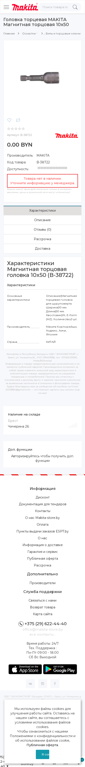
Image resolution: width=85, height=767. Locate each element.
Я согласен (45, 754)
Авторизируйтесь (25, 456)
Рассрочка (42, 239)
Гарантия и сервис (42, 552)
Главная (9, 33)
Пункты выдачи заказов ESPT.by (42, 531)
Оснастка (29, 33)
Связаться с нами (42, 600)
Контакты (42, 511)
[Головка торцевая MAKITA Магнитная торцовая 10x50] (42, 79)
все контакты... (42, 634)
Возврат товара (42, 607)
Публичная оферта (42, 558)
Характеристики (42, 210)
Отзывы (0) (42, 229)
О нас (42, 538)
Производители (42, 583)
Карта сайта (42, 614)
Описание (42, 220)
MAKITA (42, 155)
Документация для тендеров (42, 504)
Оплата (43, 525)
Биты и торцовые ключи (63, 33)
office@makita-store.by (42, 629)
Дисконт (43, 497)
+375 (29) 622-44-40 (46, 623)
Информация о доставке (42, 545)
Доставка (42, 249)
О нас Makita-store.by (42, 518)
